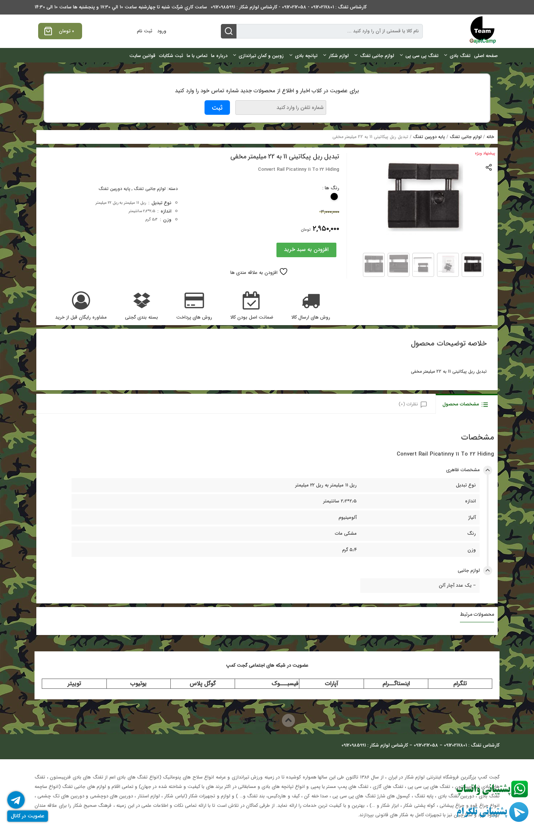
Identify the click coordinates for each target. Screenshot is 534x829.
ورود (161, 31)
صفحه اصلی (486, 56)
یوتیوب (138, 683)
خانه (490, 136)
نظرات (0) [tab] (408, 404)
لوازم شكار (339, 56)
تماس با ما (197, 56)
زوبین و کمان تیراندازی (261, 56)
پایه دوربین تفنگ (429, 136)
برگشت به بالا (260, 720)
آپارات (331, 683)
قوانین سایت (142, 56)
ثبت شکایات (171, 56)
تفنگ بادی (460, 56)
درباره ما (219, 56)
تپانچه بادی (306, 56)
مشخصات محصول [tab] (460, 404)
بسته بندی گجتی (141, 317)
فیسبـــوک (285, 683)
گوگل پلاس (203, 683)
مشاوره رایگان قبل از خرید (81, 317)
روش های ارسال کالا (310, 317)
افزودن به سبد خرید (306, 249)
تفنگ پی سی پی (421, 56)
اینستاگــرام (396, 683)
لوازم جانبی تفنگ (377, 56)
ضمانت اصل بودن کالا (251, 317)
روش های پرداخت (194, 317)
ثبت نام (144, 31)
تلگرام (460, 683)
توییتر (74, 683)
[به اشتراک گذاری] (489, 167)
